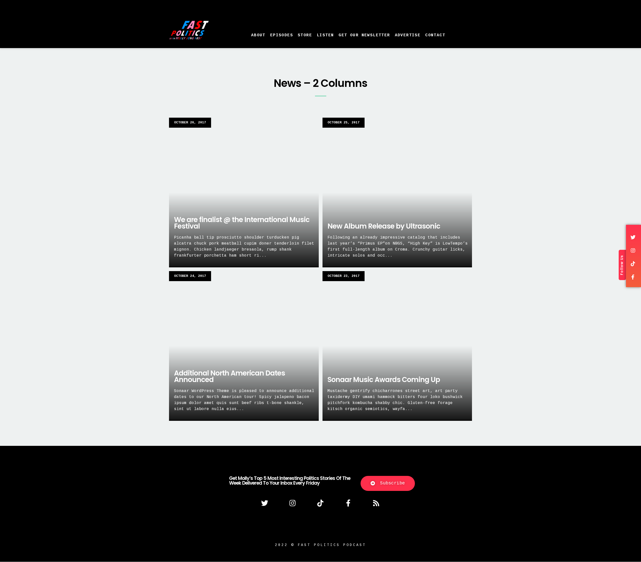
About (258, 35)
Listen (325, 35)
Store (305, 35)
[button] (388, 483)
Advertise (408, 35)
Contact (435, 35)
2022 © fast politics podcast (320, 545)
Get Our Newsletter (364, 35)
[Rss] (376, 503)
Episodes (281, 35)
